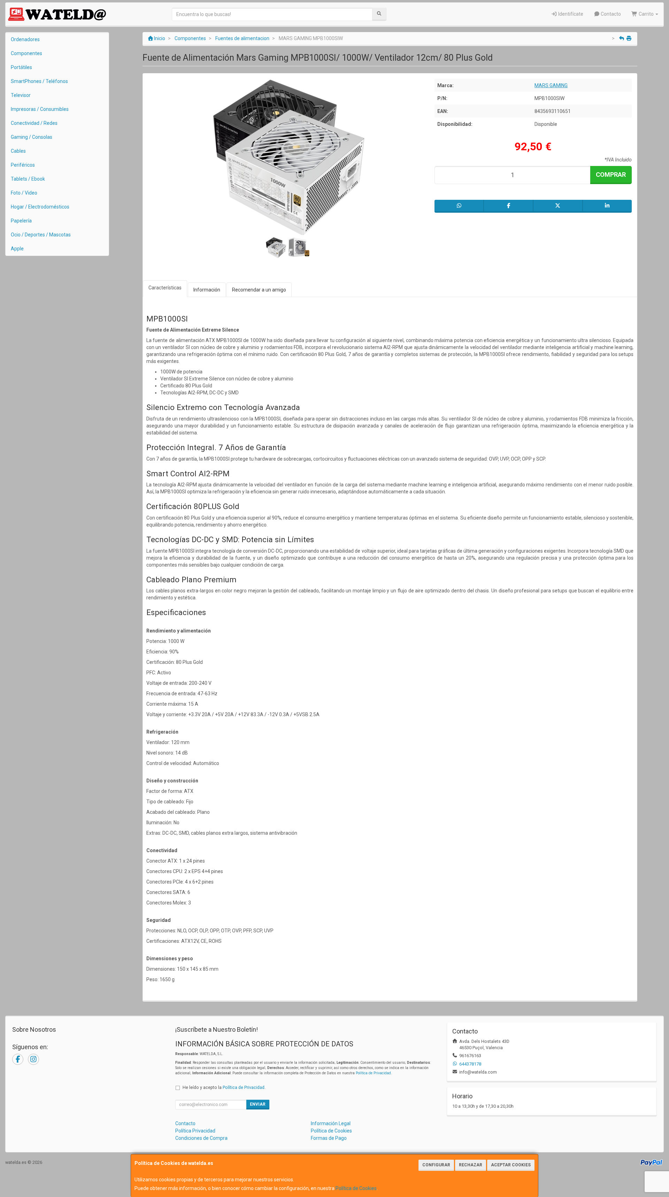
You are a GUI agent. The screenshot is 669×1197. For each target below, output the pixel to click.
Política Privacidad (195, 1131)
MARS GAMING (551, 85)
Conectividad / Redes (34, 123)
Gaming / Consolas (31, 137)
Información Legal (331, 1123)
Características (165, 287)
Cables (18, 151)
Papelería (21, 221)
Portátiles (21, 67)
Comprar (611, 174)
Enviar (258, 1104)
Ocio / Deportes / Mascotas (41, 234)
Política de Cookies (356, 1188)
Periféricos (23, 165)
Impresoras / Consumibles (40, 109)
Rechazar (470, 1164)
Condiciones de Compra (201, 1138)
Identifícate (570, 14)
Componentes (26, 53)
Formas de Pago (329, 1138)
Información (206, 290)
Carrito (646, 14)
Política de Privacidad (373, 1073)
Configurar (436, 1164)
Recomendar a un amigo (259, 290)
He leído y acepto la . (224, 1087)
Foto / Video (24, 193)
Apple (17, 248)
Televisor (21, 95)
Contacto (610, 14)
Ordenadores (25, 39)
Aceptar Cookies (511, 1164)
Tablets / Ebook (28, 179)
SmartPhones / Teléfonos (39, 81)
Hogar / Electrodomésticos (40, 207)
